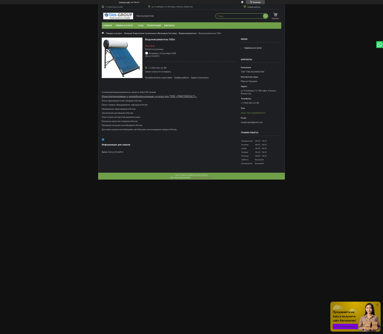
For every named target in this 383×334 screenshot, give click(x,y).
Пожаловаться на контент (202, 177)
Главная (107, 25)
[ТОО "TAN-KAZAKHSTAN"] (118, 16)
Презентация (154, 25)
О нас (141, 25)
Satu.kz (205, 175)
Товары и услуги (124, 25)
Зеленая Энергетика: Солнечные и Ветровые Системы (150, 33)
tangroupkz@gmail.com (252, 122)
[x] (106, 140)
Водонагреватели (188, 33)
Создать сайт (124, 2)
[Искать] (265, 16)
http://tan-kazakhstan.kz (253, 112)
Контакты (169, 25)
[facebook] (103, 140)
